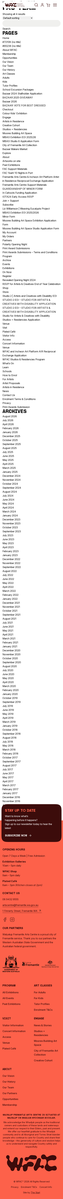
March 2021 (8, 638)
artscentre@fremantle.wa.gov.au (20, 905)
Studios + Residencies (14, 129)
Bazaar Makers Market (14, 149)
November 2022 (11, 563)
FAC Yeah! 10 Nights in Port (17, 172)
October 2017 (10, 757)
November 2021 (11, 606)
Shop (5, 287)
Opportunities (9, 57)
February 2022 (10, 594)
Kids (4, 81)
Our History (8, 69)
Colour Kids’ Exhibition (14, 113)
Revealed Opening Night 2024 (19, 280)
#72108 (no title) (11, 41)
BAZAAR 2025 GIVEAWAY (17, 97)
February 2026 (10, 428)
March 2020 (9, 686)
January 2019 (9, 725)
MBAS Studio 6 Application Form (20, 141)
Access (6, 339)
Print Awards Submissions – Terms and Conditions (29, 252)
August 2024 (9, 491)
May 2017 (7, 777)
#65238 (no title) (11, 45)
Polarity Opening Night (14, 244)
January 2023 (10, 555)
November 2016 (11, 801)
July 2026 (7, 420)
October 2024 (10, 483)
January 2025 (10, 471)
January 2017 (9, 793)
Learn (5, 367)
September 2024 (11, 487)
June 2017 (8, 773)
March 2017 (9, 785)
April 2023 (8, 547)
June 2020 (8, 674)
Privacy (6, 403)
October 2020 (10, 658)
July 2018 (7, 741)
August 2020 (9, 666)
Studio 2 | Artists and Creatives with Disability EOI (29, 295)
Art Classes (8, 73)
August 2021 (9, 618)
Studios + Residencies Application (21, 319)
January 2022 (10, 598)
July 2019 (7, 705)
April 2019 (7, 717)
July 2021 (7, 622)
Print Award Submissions (16, 248)
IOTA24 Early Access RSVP (18, 196)
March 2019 (9, 721)
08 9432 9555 (10, 899)
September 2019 (11, 701)
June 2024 (8, 499)
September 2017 (11, 761)
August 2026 (9, 416)
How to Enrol (9, 375)
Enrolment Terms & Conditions (19, 399)
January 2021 (9, 646)
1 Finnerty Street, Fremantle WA (19, 910)
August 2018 (9, 737)
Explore (6, 153)
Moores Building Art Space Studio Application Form (30, 228)
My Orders (8, 236)
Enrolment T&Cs (29, 1187)
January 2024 (10, 515)
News (5, 391)
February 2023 (10, 551)
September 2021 (11, 614)
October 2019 (10, 698)
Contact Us (8, 395)
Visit (4, 327)
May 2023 (8, 543)
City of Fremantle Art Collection (19, 145)
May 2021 (7, 630)
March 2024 (9, 511)
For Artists (8, 379)
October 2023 (10, 527)
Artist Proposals (11, 383)
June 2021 (8, 626)
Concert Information (13, 343)
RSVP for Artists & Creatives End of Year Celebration (31, 284)
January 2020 (10, 694)
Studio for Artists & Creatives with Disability (26, 315)
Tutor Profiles (9, 85)
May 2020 (8, 678)
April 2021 (7, 634)
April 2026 (8, 424)
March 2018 (9, 749)
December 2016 (11, 797)
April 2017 (7, 781)
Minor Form (8, 216)
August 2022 (9, 571)
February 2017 (10, 789)
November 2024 (11, 479)
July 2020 (7, 670)
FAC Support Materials (14, 168)
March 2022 (9, 590)
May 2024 (8, 503)
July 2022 (7, 575)
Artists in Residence (13, 121)
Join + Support (10, 200)
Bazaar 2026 (9, 101)
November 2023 (11, 523)
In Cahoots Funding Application (19, 192)
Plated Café (8, 331)
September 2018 (11, 733)
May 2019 (7, 713)
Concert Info (45, 1187)
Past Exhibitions (11, 164)
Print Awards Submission (16, 407)
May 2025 (8, 459)
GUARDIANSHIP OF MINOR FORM (22, 188)
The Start (35, 1192)
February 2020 (10, 690)
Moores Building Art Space (17, 133)
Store (5, 291)
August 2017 (9, 765)
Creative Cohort (11, 125)
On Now (7, 272)
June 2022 (8, 579)
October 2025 (10, 440)
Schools (7, 371)
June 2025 (8, 456)
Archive (6, 260)
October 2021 (9, 610)
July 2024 (7, 495)
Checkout (7, 109)
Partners (7, 240)
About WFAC (9, 49)
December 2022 (11, 559)
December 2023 (11, 519)
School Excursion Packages (18, 89)
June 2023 (8, 539)
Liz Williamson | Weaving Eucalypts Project (26, 208)
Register (6, 276)
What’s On (8, 363)
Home (5, 38)
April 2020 (8, 682)
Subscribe (7, 204)
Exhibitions (8, 268)
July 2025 (7, 452)
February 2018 (10, 753)
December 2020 (11, 650)
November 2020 (11, 654)
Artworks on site (11, 161)
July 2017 (7, 769)
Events (6, 264)
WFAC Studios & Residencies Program (23, 359)
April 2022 (8, 586)
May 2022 (8, 582)
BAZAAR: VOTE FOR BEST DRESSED (24, 105)
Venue (5, 323)
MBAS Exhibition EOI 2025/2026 (20, 212)
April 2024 (8, 507)
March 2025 (9, 467)
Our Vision (8, 61)
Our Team (7, 65)
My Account (9, 232)
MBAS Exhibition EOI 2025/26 (19, 137)
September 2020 (11, 662)
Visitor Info (8, 335)
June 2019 (8, 709)
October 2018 (10, 729)
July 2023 (7, 535)
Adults (5, 77)
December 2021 (11, 602)
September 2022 (11, 567)
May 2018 (7, 745)
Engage (6, 117)
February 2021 (10, 642)
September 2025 (11, 444)
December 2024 (11, 475)
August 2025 (9, 448)
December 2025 (11, 436)
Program (7, 256)
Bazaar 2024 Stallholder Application (22, 93)
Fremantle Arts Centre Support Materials (24, 184)
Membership (9, 53)
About (5, 157)
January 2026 (10, 432)
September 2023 (11, 531)
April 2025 (8, 463)
